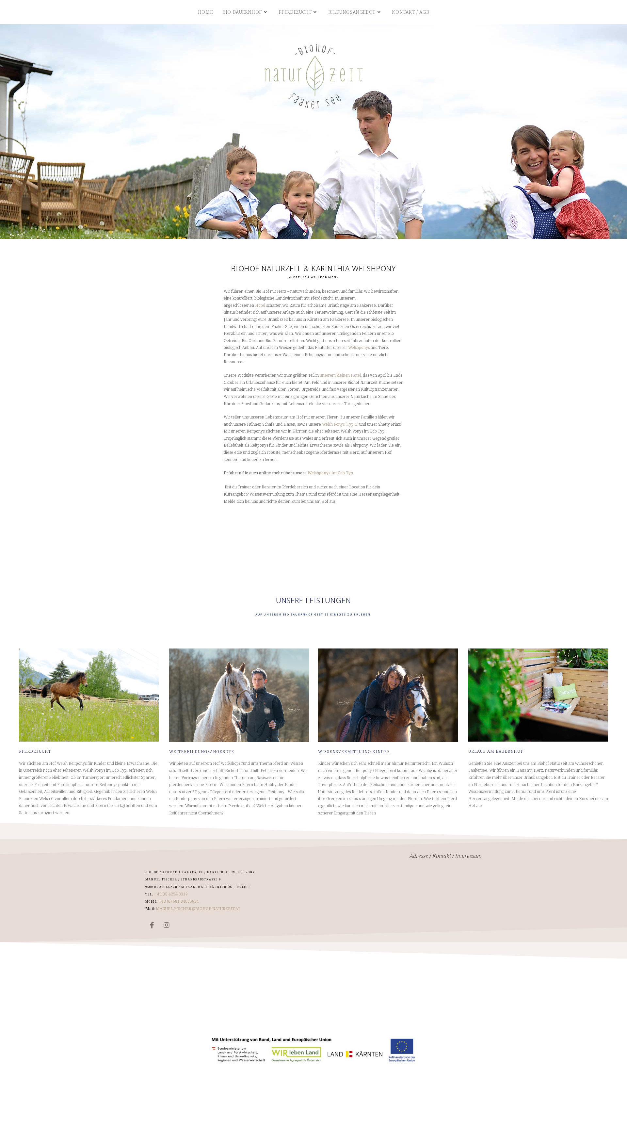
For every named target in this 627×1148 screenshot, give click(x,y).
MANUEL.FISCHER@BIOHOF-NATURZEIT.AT (198, 908)
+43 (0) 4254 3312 (171, 894)
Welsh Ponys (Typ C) (340, 424)
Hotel (260, 305)
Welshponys (359, 347)
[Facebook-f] (151, 925)
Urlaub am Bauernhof (495, 751)
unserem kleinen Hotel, (341, 375)
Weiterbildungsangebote (201, 751)
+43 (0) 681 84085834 (178, 901)
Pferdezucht (35, 751)
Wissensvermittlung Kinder (354, 751)
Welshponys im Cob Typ (330, 473)
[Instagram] (166, 925)
